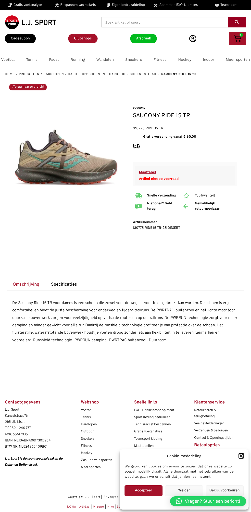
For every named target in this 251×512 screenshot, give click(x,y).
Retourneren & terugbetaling (205, 413)
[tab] (25, 285)
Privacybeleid (113, 497)
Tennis (86, 417)
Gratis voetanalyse (148, 431)
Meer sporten (91, 467)
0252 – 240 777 (19, 428)
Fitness (86, 446)
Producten (29, 74)
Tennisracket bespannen (152, 424)
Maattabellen (144, 446)
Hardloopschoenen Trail (133, 74)
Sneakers (88, 439)
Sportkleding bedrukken (152, 417)
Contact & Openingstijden (213, 438)
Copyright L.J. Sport (84, 497)
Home (10, 74)
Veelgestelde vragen (209, 423)
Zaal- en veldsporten (96, 460)
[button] (241, 455)
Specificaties (64, 284)
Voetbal (86, 410)
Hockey (86, 453)
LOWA (72, 507)
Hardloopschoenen (86, 74)
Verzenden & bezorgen (211, 430)
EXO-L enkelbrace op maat (154, 410)
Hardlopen (53, 74)
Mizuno (99, 507)
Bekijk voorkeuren (224, 490)
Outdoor (87, 431)
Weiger (184, 490)
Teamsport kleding (148, 439)
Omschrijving (26, 284)
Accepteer (143, 490)
